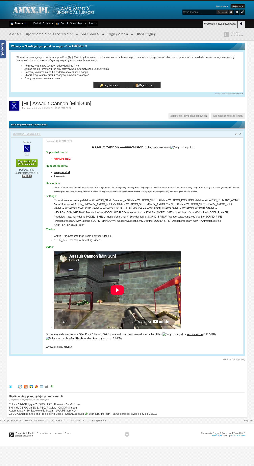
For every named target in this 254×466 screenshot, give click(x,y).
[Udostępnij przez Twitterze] (10, 386)
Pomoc (67, 433)
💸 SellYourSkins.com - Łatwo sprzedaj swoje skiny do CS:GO (121, 413)
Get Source (93, 338)
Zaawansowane (237, 12)
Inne (91, 23)
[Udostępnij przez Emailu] (41, 386)
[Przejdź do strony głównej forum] (53, 9)
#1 (236, 134)
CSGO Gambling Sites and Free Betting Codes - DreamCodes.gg (46, 413)
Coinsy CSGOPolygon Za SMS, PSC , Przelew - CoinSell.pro (44, 404)
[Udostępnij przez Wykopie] (20, 386)
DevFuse (238, 93)
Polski (31, 433)
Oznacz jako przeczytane (49, 433)
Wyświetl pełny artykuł (59, 346)
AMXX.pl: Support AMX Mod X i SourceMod (23, 420)
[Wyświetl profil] (26, 148)
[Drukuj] (46, 386)
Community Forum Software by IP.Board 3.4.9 (223, 433)
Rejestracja (237, 6)
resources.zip (195, 334)
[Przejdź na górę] (127, 434)
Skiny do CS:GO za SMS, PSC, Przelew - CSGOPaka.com (43, 407)
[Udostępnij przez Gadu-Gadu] (36, 386)
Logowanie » (222, 6)
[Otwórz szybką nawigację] (241, 24)
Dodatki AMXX (41, 23)
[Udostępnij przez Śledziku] (31, 386)
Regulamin (249, 420)
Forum (18, 23)
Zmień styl (20, 433)
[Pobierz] (51, 386)
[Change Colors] (242, 12)
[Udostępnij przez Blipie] (26, 386)
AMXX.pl (227, 435)
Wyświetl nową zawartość (220, 23)
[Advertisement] (81, 372)
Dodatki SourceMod (71, 23)
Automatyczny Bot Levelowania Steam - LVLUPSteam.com (43, 410)
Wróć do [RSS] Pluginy (234, 359)
